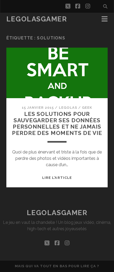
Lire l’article (57, 178)
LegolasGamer (36, 19)
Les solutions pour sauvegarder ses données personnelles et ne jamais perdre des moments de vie (57, 123)
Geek (87, 108)
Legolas (68, 108)
